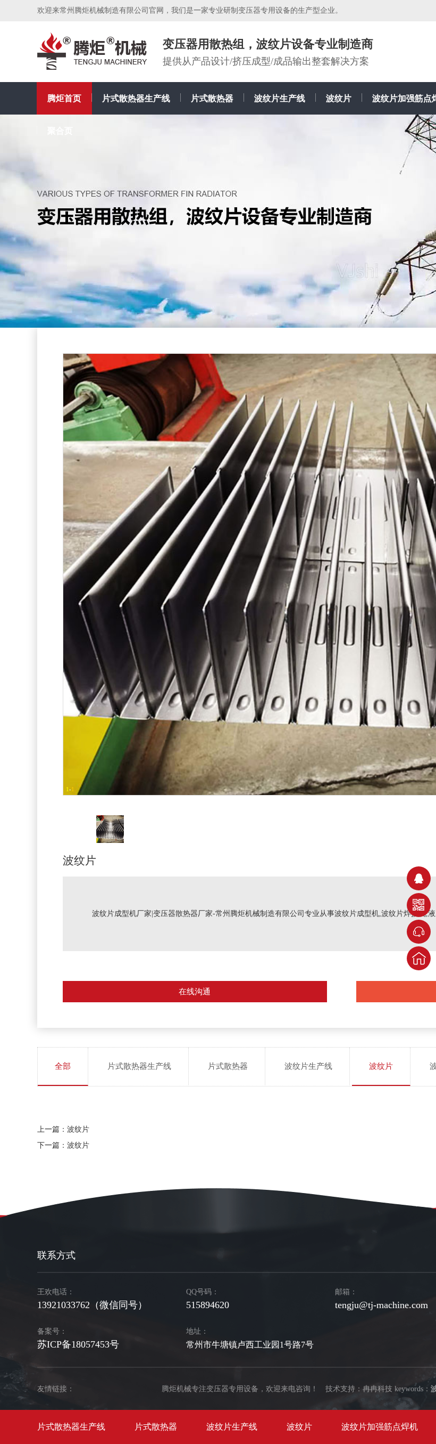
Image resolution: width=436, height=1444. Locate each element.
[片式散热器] (92, 51)
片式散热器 (212, 98)
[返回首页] (419, 958)
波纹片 (338, 98)
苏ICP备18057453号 (78, 1344)
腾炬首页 (64, 98)
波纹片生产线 (279, 98)
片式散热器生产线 (136, 98)
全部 (63, 1066)
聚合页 (60, 130)
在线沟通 (195, 991)
